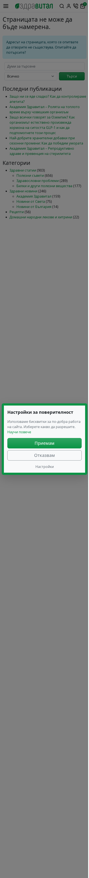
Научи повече (19, 432)
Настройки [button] (44, 466)
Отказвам (44, 455)
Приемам (44, 443)
